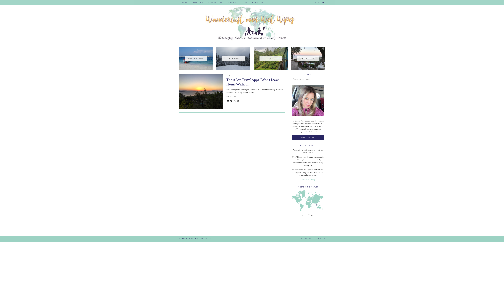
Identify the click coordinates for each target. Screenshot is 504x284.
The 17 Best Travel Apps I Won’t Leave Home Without (252, 82)
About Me (198, 2)
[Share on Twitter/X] (234, 100)
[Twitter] (315, 2)
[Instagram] (319, 2)
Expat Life (257, 2)
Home (185, 2)
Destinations (215, 2)
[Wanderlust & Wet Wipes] (252, 21)
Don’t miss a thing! (308, 180)
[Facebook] (323, 2)
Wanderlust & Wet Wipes (198, 239)
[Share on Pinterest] (238, 100)
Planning (232, 2)
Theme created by (313, 239)
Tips (245, 2)
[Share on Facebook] (231, 100)
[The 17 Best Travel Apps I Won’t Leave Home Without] (201, 91)
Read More (307, 137)
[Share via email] (228, 100)
